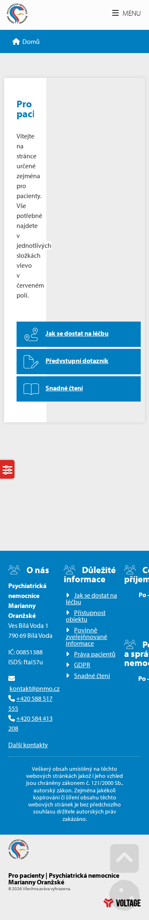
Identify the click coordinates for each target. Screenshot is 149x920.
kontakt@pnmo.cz (35, 688)
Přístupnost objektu (86, 615)
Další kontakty (28, 745)
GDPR (82, 665)
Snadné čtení (92, 675)
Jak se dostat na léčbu (91, 598)
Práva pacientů (94, 654)
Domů (17, 13)
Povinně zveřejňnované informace (86, 636)
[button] (126, 13)
